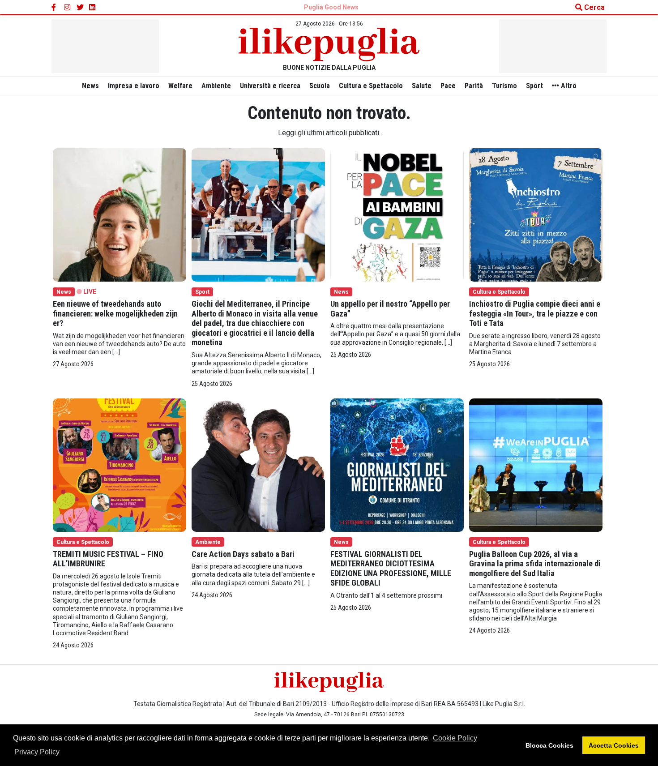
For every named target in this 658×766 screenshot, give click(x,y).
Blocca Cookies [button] (549, 745)
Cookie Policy (455, 738)
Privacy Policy (37, 752)
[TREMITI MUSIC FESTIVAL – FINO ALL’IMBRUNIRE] (119, 464)
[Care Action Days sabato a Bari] (258, 464)
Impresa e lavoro (133, 85)
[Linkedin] (92, 7)
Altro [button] (568, 85)
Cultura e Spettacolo (371, 85)
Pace (448, 85)
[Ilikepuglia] (329, 44)
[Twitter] (80, 7)
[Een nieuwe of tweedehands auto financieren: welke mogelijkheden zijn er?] (119, 214)
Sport (534, 85)
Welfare (180, 85)
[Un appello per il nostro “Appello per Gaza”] (397, 214)
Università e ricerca (270, 85)
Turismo (504, 85)
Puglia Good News (331, 7)
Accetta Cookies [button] (614, 745)
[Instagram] (67, 7)
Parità (474, 85)
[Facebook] (55, 7)
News (90, 85)
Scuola (319, 85)
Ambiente (216, 85)
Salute (422, 85)
